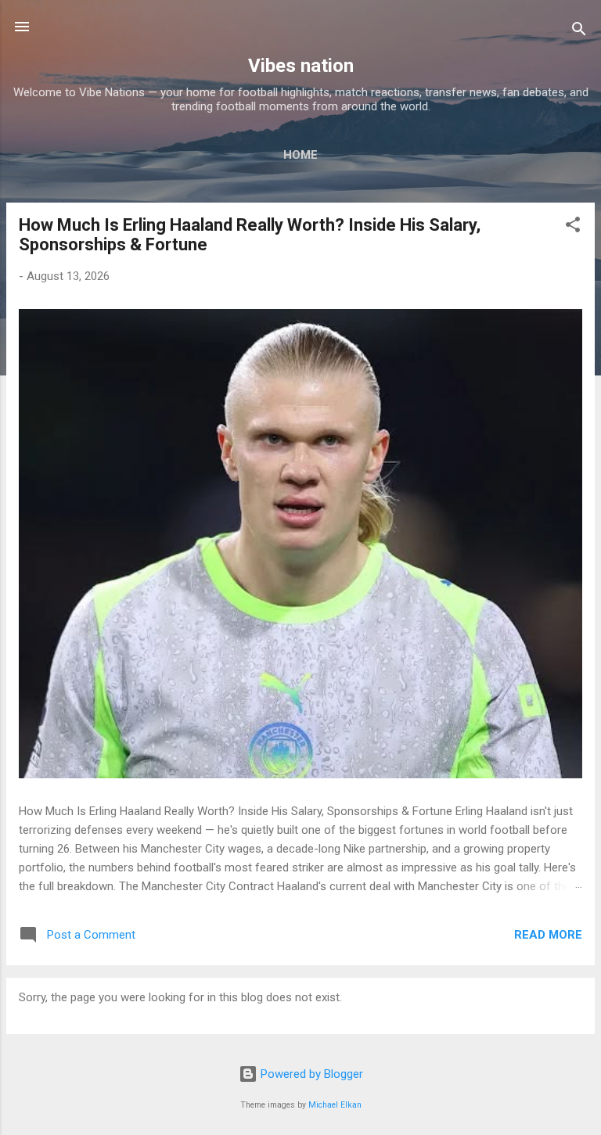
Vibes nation (301, 66)
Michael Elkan (335, 1105)
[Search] (579, 32)
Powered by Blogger (310, 1074)
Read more (548, 935)
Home (300, 155)
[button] (572, 227)
